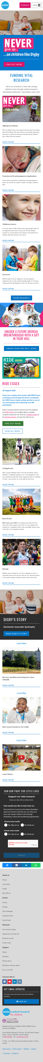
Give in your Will (7, 970)
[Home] (16, 1012)
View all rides (12, 431)
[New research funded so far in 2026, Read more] (21, 710)
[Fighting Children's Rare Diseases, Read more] (21, 109)
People (4, 888)
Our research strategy (9, 929)
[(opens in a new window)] (17, 865)
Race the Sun (7, 518)
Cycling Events (7, 468)
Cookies (33, 1049)
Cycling (4, 902)
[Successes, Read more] (21, 258)
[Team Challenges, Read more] (21, 502)
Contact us (15, 1053)
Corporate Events (7, 916)
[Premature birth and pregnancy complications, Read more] (21, 159)
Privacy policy (17, 1049)
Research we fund (7, 938)
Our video (7, 1053)
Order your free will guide (21, 348)
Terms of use (6, 1049)
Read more (21, 142)
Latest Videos (7, 774)
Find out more (14, 64)
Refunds (26, 1049)
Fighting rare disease (10, 126)
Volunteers (5, 956)
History (4, 880)
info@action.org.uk (22, 1037)
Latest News (6, 884)
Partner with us (7, 961)
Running (5, 569)
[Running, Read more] (21, 552)
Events (5, 898)
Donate (25, 5)
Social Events (6, 920)
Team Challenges (7, 911)
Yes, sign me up (13, 834)
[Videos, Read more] (21, 757)
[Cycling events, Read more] (21, 451)
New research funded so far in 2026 (15, 727)
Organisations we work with (10, 934)
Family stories (6, 943)
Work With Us (6, 893)
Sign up (22, 1001)
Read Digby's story (16, 634)
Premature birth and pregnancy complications (19, 176)
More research (21, 298)
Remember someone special (11, 965)
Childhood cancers (9, 224)
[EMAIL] (7, 865)
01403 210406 (8, 1037)
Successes (6, 274)
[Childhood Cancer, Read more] (21, 207)
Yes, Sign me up (13, 825)
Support (5, 947)
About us (5, 875)
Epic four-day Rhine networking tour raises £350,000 (18, 678)
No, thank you (29, 825)
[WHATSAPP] (36, 865)
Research (6, 925)
